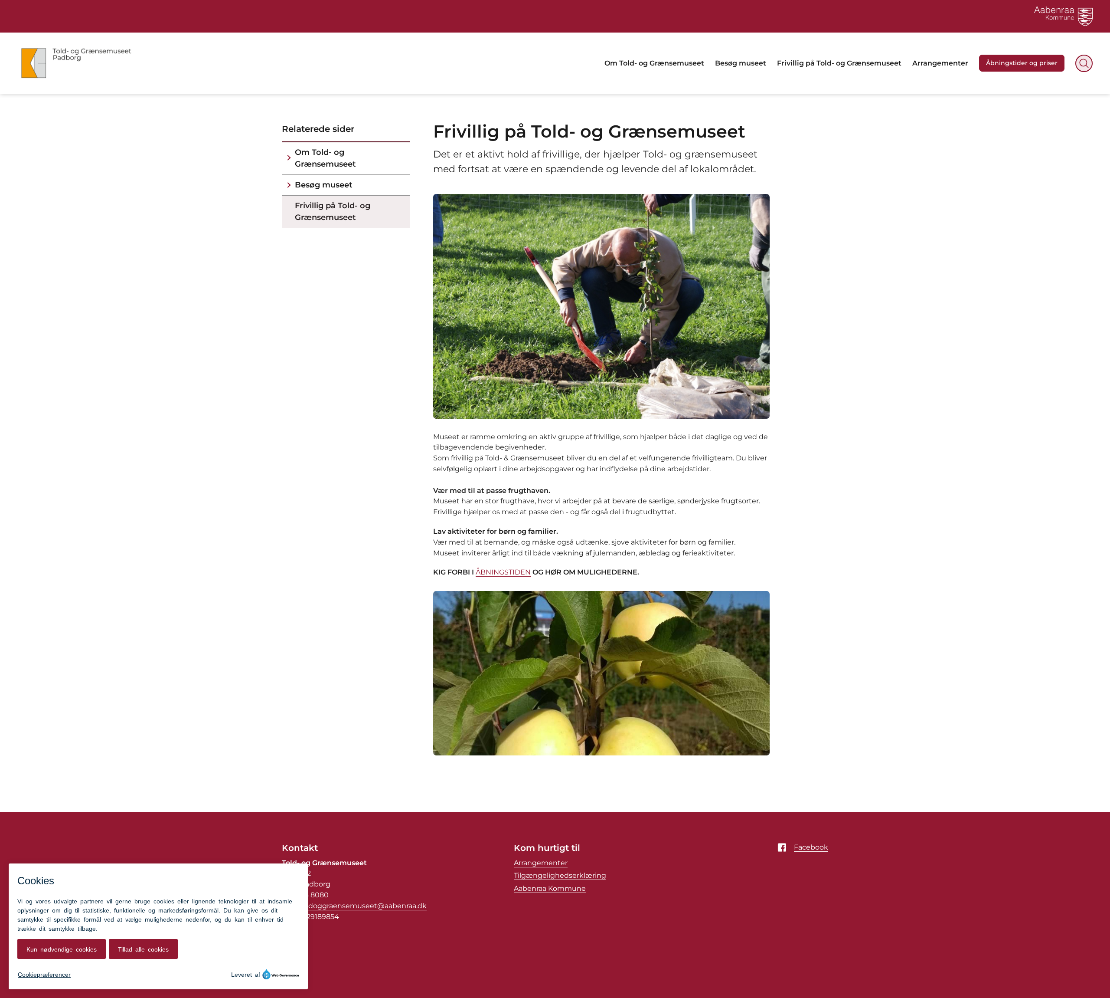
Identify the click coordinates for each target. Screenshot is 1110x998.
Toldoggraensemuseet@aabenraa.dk (363, 906)
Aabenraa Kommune (550, 888)
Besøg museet (324, 185)
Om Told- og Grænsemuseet (325, 158)
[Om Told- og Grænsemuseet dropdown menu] (288, 158)
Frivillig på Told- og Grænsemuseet (332, 211)
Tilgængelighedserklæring (560, 875)
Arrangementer (541, 863)
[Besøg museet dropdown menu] (288, 185)
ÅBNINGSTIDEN (503, 572)
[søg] (1084, 63)
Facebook (811, 847)
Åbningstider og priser (1022, 63)
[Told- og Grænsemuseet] (76, 63)
